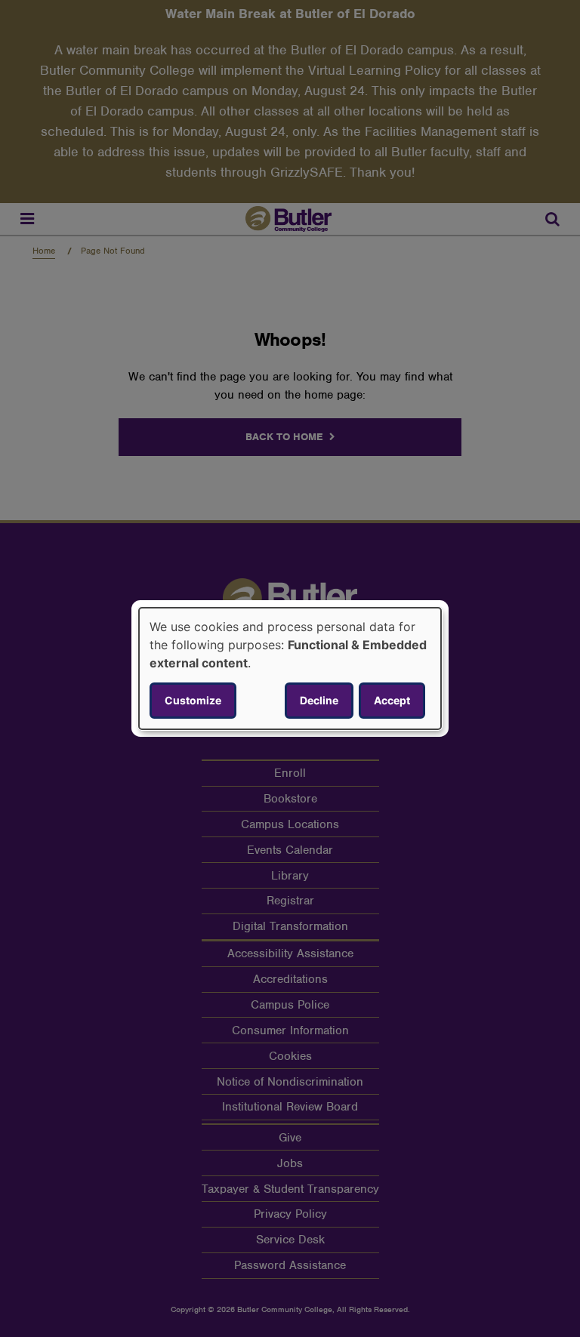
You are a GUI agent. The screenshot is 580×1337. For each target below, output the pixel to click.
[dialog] (290, 669)
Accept (392, 700)
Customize (193, 700)
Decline (319, 700)
